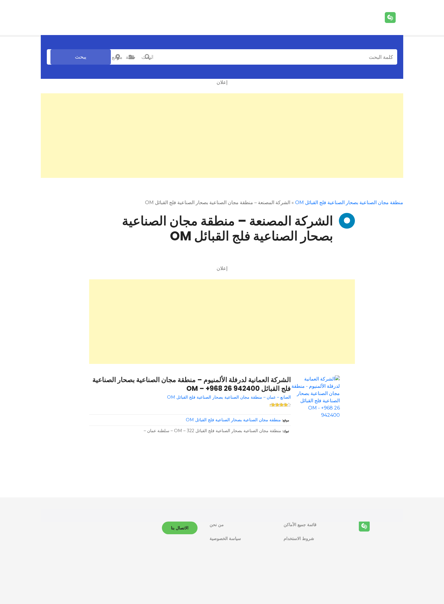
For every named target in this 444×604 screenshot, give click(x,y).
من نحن (217, 524)
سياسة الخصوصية (225, 538)
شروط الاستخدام (299, 538)
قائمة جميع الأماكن (300, 524)
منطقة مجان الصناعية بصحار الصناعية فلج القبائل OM (349, 202)
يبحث (80, 57)
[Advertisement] (222, 135)
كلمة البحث (147, 57)
